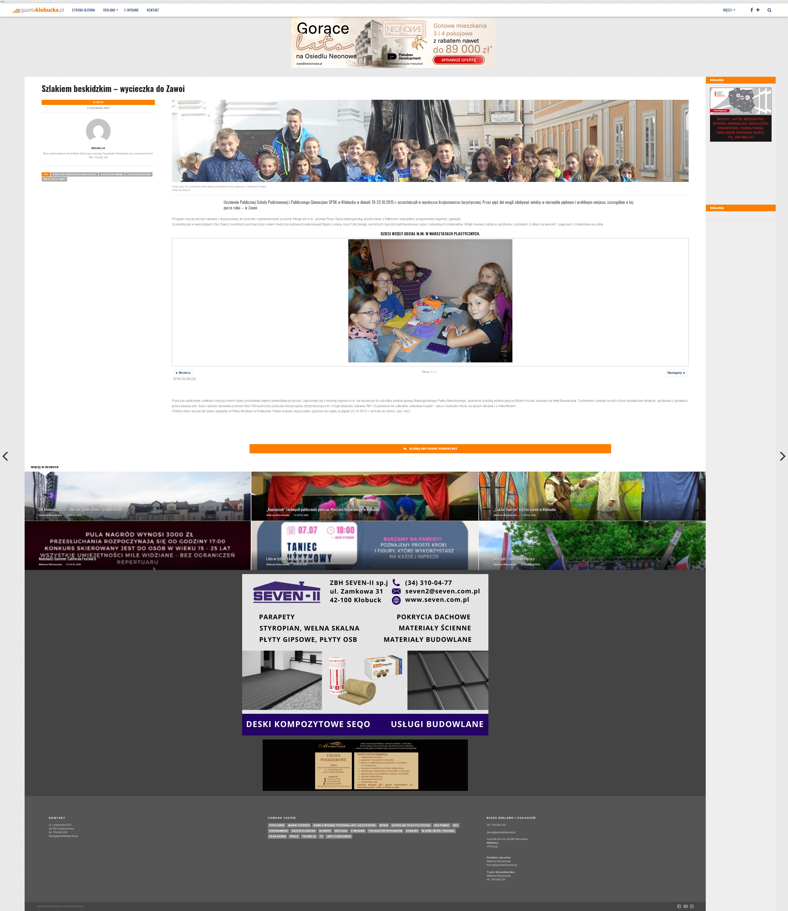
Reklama (109, 10)
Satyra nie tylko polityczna (411, 825)
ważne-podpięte (299, 825)
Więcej (727, 10)
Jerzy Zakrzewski (339, 836)
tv (321, 836)
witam (384, 825)
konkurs (412, 830)
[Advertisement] (430, 427)
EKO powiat (441, 825)
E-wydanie (131, 10)
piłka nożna (277, 836)
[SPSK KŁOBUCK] (430, 302)
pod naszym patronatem (385, 830)
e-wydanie (358, 830)
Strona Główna (83, 10)
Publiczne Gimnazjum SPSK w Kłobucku (74, 174)
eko (455, 825)
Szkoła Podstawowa (112, 174)
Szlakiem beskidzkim (138, 174)
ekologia (341, 830)
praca (294, 836)
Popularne (276, 825)
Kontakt (153, 10)
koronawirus (278, 830)
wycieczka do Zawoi (54, 179)
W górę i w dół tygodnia (438, 830)
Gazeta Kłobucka (303, 830)
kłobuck (325, 830)
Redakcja (98, 148)
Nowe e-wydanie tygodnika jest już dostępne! (345, 825)
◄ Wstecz (183, 373)
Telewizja (309, 836)
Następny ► (677, 373)
